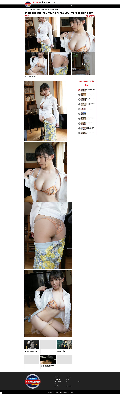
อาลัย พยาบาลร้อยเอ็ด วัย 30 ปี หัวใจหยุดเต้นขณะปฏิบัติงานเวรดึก (31, 350)
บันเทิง (47, 6)
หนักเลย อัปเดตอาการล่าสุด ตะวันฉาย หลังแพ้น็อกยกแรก (47, 366)
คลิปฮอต (61, 6)
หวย (51, 6)
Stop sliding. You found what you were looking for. (45, 9)
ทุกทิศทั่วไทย (58, 381)
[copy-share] (94, 16)
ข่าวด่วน (36, 6)
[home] (33, 6)
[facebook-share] (87, 16)
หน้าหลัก (26, 9)
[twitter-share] (90, 16)
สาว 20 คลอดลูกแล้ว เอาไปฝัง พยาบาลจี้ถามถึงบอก (63, 350)
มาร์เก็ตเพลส (72, 6)
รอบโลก (68, 377)
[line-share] (92, 16)
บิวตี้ (31, 9)
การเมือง (57, 386)
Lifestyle (66, 6)
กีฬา (57, 6)
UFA (79, 381)
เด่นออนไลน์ (41, 6)
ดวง (54, 6)
